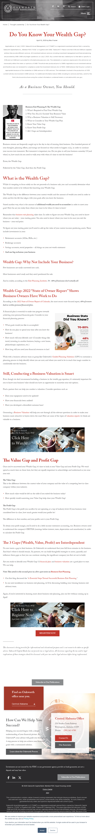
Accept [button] (42, 830)
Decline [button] (52, 830)
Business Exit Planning (60, 572)
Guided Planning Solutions (63, 357)
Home (5, 25)
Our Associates (65, 745)
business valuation (62, 562)
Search (73, 7)
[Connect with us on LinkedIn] (58, 6)
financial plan (45, 562)
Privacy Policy (28, 819)
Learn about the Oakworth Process (24, 752)
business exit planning (25, 215)
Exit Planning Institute (37, 281)
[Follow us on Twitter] (64, 6)
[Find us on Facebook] (53, 6)
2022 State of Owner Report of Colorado (33, 301)
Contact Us (63, 738)
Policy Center (47, 789)
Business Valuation (21, 412)
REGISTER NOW (47, 633)
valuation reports (73, 416)
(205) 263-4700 (69, 730)
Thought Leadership (17, 25)
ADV (47, 793)
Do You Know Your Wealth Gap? (38, 25)
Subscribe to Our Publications (47, 682)
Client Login (85, 7)
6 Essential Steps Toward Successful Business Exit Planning (52, 578)
